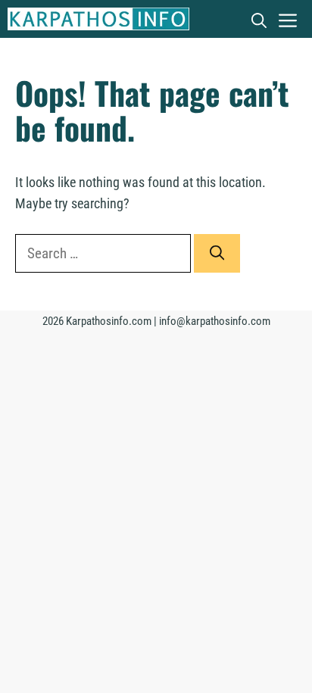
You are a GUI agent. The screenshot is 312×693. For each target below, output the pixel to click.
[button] (259, 19)
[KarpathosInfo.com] (98, 19)
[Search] (217, 253)
